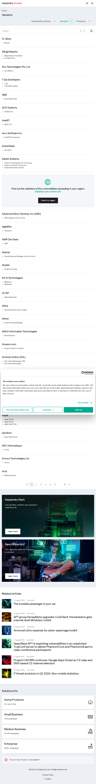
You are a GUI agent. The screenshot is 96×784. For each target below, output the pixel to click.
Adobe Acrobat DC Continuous (15, 165)
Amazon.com (9, 344)
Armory (6, 462)
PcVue (6, 450)
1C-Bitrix (6, 38)
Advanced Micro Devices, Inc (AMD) (21, 213)
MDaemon (7, 282)
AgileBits (6, 226)
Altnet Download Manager (13, 323)
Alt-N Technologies (12, 277)
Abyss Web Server (11, 437)
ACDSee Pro (8, 112)
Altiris (5, 305)
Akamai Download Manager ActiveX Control (19, 256)
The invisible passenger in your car (35, 604)
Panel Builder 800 (10, 99)
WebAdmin (8, 284)
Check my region (48, 200)
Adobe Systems (10, 158)
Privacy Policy (48, 775)
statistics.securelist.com (48, 191)
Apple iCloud (8, 422)
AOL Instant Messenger (12, 363)
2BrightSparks (10, 51)
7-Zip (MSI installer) (11, 86)
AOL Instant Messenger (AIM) (14, 361)
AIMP (6, 243)
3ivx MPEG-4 (8, 71)
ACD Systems (9, 107)
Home (4, 11)
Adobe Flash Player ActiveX (14, 168)
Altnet (5, 318)
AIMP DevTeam (10, 239)
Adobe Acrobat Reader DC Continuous (18, 163)
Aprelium (7, 432)
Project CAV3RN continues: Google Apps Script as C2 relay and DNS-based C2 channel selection (53, 662)
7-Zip (6, 84)
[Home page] (12, 3)
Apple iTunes (8, 419)
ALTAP (5, 293)
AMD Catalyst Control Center (14, 218)
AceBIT (6, 120)
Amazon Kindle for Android (13, 348)
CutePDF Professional (12, 137)
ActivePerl (8, 150)
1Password (8, 231)
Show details (83, 403)
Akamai (6, 252)
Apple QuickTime (10, 424)
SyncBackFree (9, 58)
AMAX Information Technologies (19, 331)
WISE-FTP (8, 124)
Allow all (78, 410)
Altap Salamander (10, 297)
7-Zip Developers (11, 79)
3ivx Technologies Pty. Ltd (16, 66)
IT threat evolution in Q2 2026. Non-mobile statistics (46, 673)
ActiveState (8, 146)
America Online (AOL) (14, 357)
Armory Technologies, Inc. (16, 458)
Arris (4, 471)
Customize (46, 410)
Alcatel (5, 265)
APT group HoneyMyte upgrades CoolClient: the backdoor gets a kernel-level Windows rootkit (53, 618)
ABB (4, 94)
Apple (5, 415)
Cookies (48, 779)
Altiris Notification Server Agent (15, 310)
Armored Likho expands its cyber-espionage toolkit (45, 630)
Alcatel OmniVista (10, 269)
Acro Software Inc (12, 133)
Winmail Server (9, 335)
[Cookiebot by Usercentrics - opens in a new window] (83, 373)
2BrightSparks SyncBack (13, 56)
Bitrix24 (7, 43)
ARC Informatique (12, 445)
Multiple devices (10, 475)
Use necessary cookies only (17, 410)
